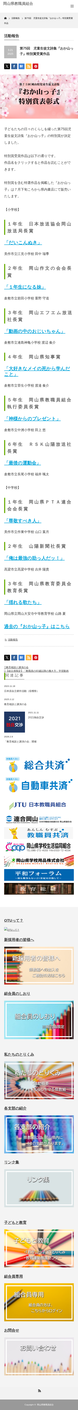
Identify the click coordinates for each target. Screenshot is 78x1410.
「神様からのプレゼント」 (32, 418)
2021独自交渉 (36, 717)
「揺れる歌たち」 (23, 602)
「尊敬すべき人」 (22, 520)
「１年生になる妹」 (25, 287)
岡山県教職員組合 (45, 1405)
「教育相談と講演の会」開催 (20, 741)
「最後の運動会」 (22, 462)
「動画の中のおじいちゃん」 (34, 331)
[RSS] (39, 1390)
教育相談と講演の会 (17, 667)
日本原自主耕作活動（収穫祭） (21, 691)
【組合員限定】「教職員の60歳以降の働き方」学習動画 (37, 670)
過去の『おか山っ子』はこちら (37, 626)
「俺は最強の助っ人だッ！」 (34, 558)
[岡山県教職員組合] (18, 3)
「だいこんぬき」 (23, 242)
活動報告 (13, 639)
